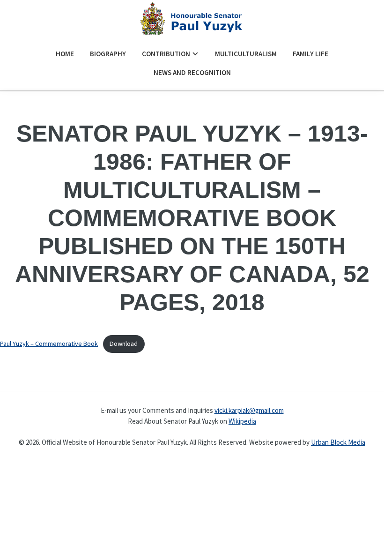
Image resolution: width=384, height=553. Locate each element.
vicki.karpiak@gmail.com (249, 410)
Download (124, 343)
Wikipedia (242, 421)
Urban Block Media (338, 442)
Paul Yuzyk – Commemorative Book (49, 343)
